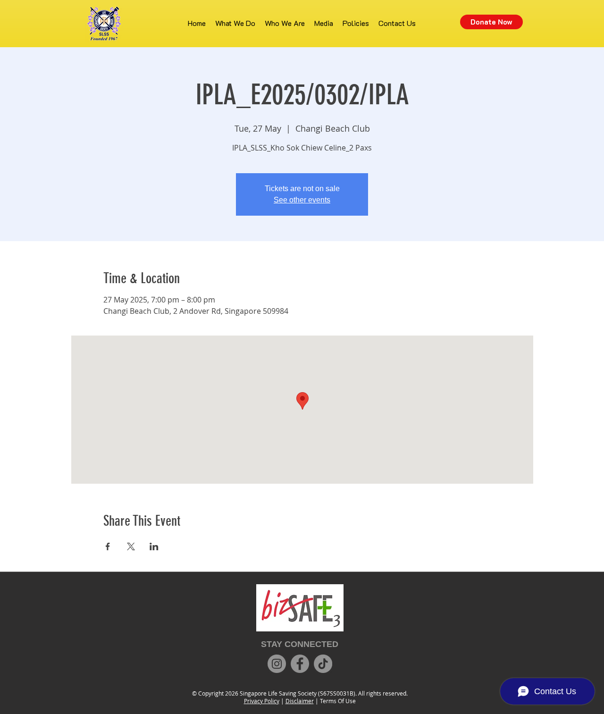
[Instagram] (277, 664)
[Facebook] (300, 664)
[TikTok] (323, 664)
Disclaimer (299, 701)
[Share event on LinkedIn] (154, 546)
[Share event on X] (130, 546)
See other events (302, 200)
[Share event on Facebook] (107, 546)
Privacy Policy (261, 701)
